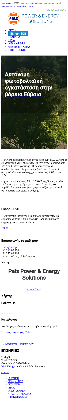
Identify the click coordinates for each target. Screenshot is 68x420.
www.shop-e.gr (7, 3)
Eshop (4, 227)
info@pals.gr (10, 247)
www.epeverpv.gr (8, 6)
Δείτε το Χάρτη (34, 289)
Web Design (8, 366)
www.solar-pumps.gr (25, 6)
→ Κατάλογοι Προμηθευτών (17, 343)
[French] (59, 9)
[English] (54, 9)
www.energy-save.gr (28, 3)
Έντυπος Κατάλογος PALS (16, 332)
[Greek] (49, 9)
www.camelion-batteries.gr (49, 3)
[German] (64, 9)
